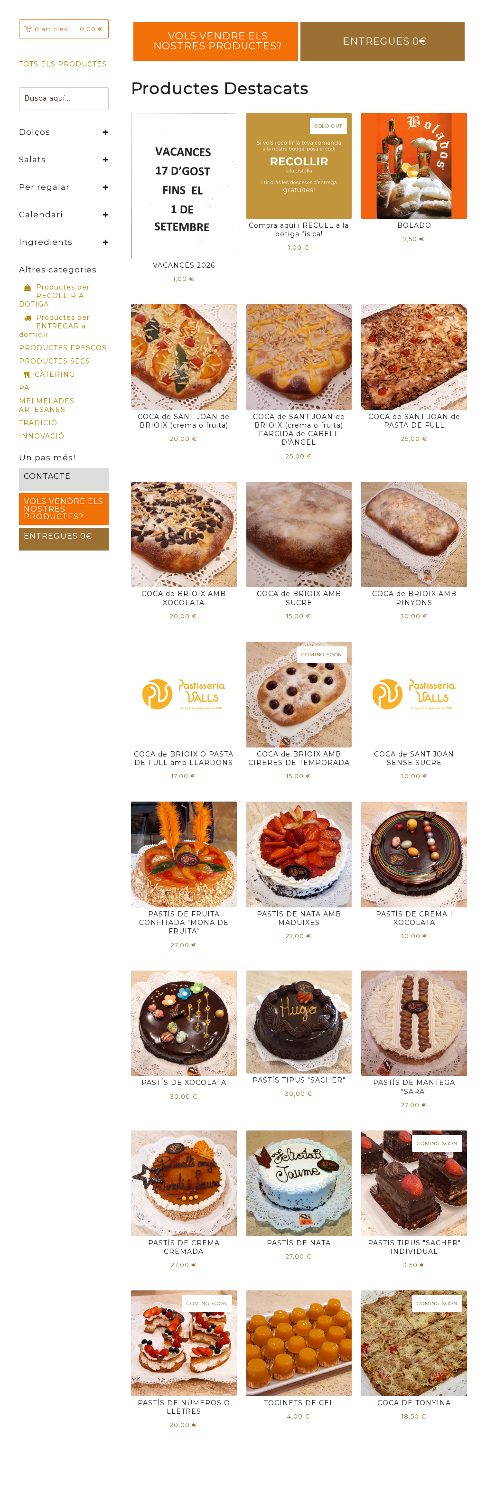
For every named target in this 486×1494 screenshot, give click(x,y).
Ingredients (46, 242)
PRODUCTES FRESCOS (63, 348)
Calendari (41, 214)
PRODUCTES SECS (54, 361)
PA (24, 387)
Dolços (34, 132)
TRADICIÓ (38, 423)
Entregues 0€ (385, 41)
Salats (32, 159)
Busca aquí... (47, 98)
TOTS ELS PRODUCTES (63, 64)
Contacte (47, 476)
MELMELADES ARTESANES (47, 405)
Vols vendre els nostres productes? (217, 40)
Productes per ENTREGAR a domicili (54, 326)
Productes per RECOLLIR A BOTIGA (54, 295)
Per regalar (44, 187)
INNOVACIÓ (42, 436)
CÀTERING (55, 374)
